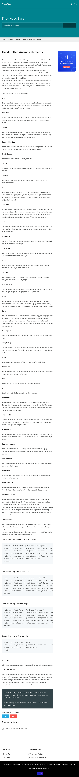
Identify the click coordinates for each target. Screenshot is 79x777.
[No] (76, 769)
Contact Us (6, 754)
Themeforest (42, 758)
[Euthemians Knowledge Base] (6, 4)
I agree (40, 773)
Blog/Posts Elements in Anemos (16, 728)
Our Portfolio (7, 758)
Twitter (40, 754)
